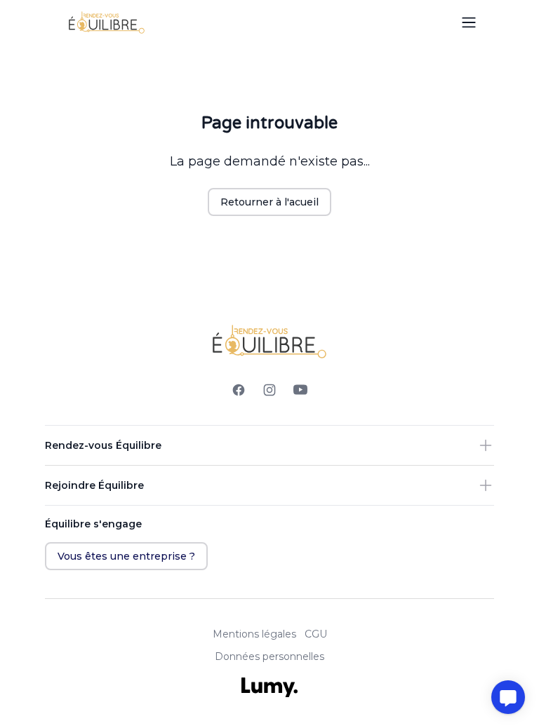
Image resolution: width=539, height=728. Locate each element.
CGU (316, 634)
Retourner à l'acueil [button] (269, 202)
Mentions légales (254, 634)
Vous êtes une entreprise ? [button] (126, 556)
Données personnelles (269, 656)
